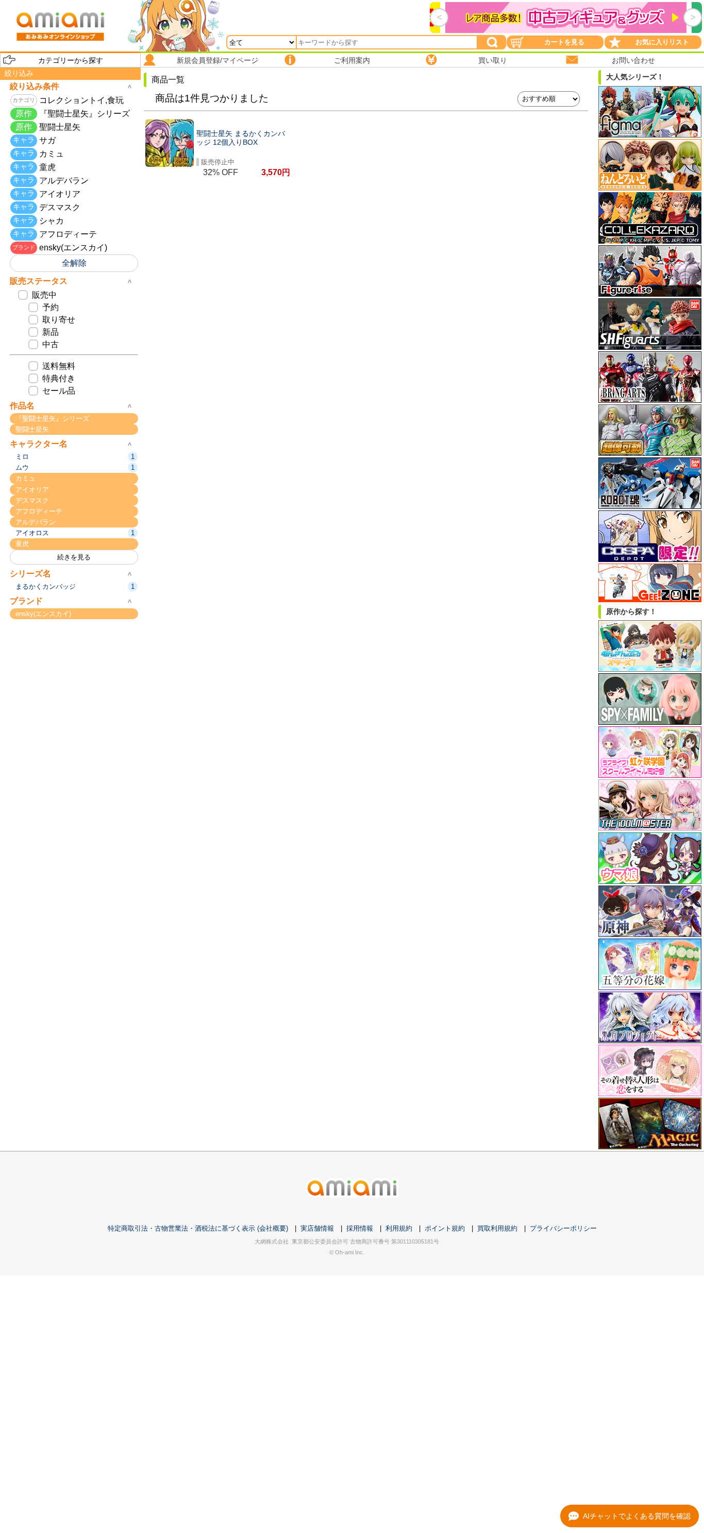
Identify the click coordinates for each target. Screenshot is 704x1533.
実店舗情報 (317, 1228)
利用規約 (398, 1228)
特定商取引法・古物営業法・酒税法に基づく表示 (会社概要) (198, 1228)
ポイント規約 (445, 1228)
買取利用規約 (497, 1228)
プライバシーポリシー (563, 1228)
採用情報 (359, 1228)
